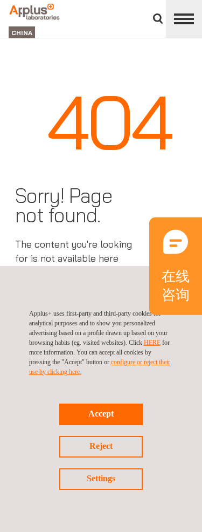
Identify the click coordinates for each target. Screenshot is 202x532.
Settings (101, 478)
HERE (152, 342)
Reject (101, 446)
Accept (101, 413)
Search (157, 19)
